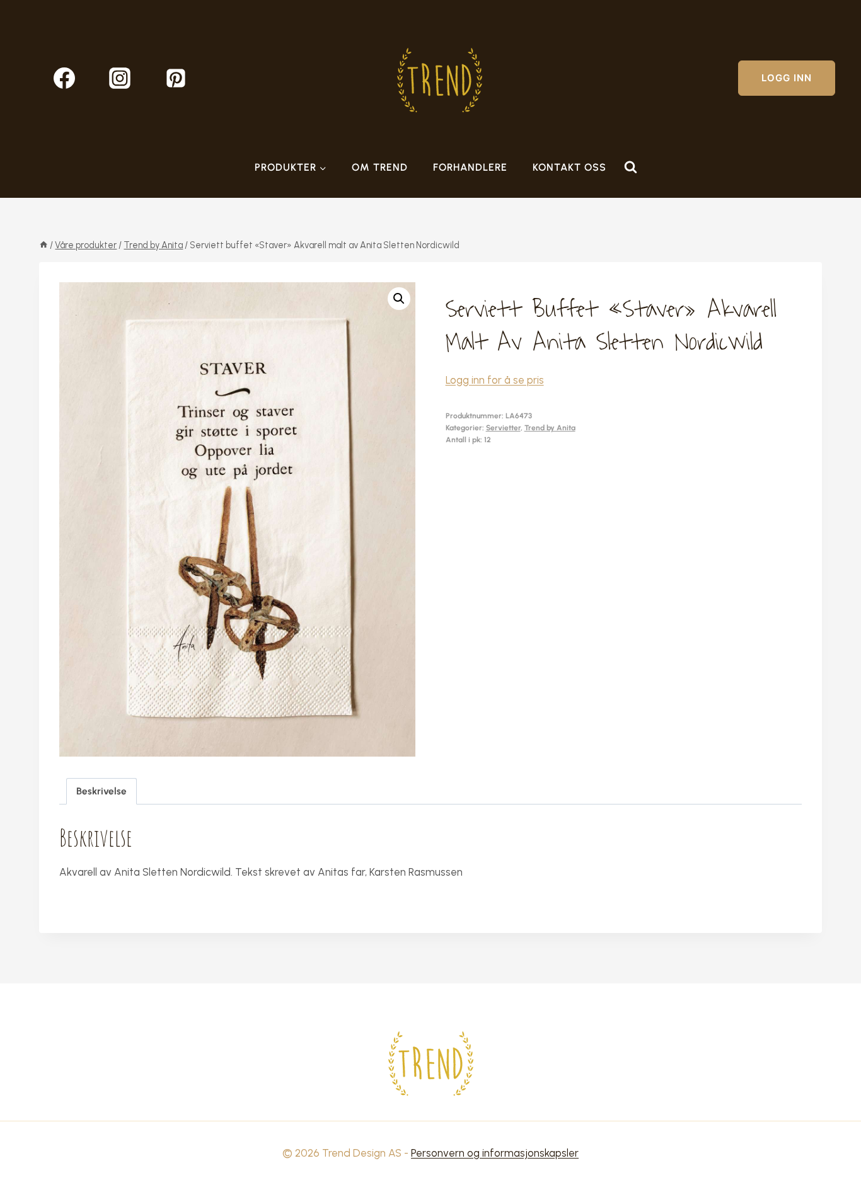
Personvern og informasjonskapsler (495, 1153)
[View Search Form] (630, 167)
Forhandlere (470, 167)
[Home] (43, 245)
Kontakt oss (569, 167)
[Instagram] (119, 78)
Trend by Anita (549, 427)
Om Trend (380, 167)
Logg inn (786, 78)
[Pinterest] (175, 78)
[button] (399, 298)
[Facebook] (64, 78)
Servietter (503, 427)
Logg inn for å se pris (495, 380)
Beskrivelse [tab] (101, 791)
